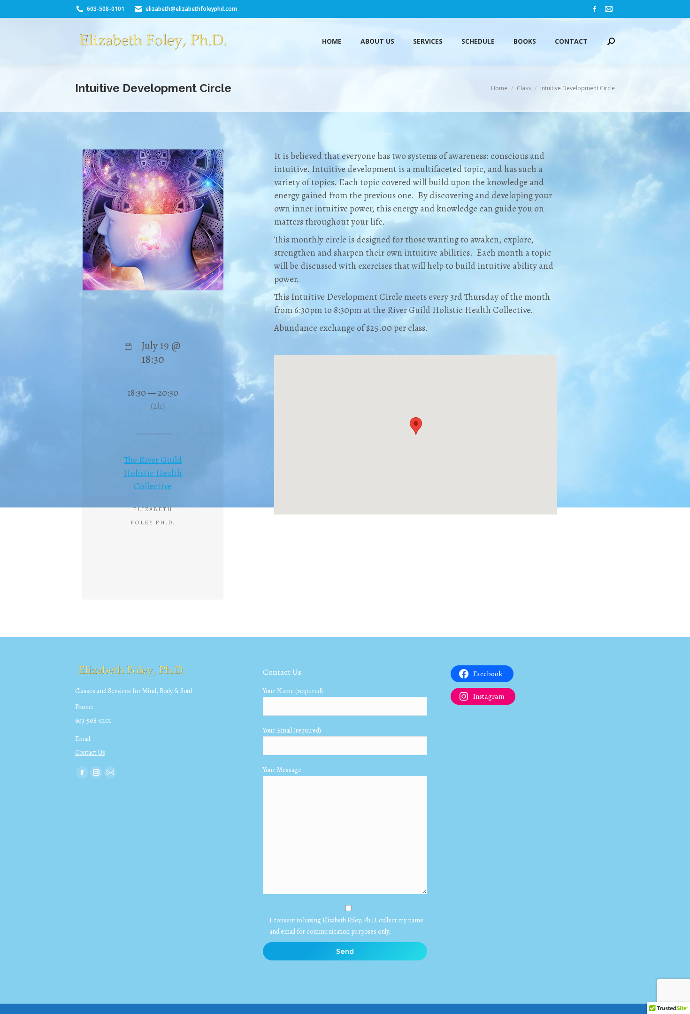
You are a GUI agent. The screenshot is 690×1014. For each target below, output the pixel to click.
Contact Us (90, 752)
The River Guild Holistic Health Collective (152, 473)
